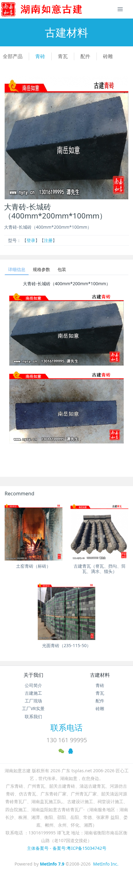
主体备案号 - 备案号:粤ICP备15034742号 (66, 848)
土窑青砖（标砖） (33, 566)
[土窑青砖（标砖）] (33, 532)
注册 (48, 240)
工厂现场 (33, 701)
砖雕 (108, 56)
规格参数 (41, 269)
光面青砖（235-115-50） (66, 645)
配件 (85, 56)
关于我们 (33, 675)
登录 (31, 240)
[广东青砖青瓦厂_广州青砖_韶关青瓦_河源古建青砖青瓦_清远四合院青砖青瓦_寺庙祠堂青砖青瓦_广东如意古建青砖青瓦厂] (51, 9)
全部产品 (13, 56)
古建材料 (100, 675)
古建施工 (33, 693)
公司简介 (33, 685)
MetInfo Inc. (105, 864)
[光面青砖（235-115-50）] (67, 611)
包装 (62, 269)
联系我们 (33, 716)
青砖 (40, 56)
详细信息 (16, 269)
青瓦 (63, 56)
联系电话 (66, 727)
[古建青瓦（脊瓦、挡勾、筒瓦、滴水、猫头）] (99, 532)
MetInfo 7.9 (52, 864)
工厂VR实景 (33, 708)
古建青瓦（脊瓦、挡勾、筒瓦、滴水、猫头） (100, 568)
